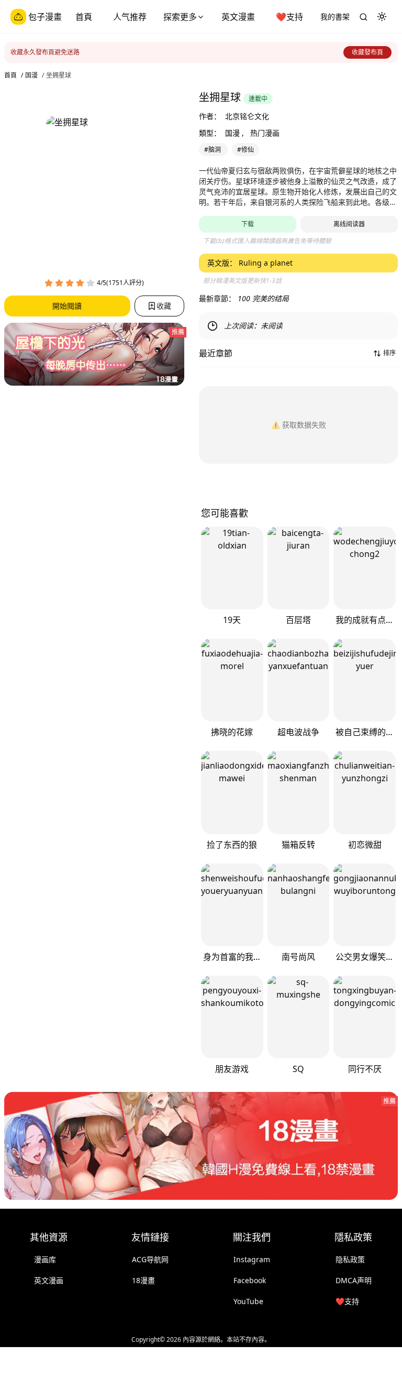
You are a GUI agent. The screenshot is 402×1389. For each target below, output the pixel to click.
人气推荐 (130, 17)
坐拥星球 (58, 75)
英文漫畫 (238, 17)
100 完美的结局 (263, 298)
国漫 (31, 75)
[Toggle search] (363, 16)
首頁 (83, 17)
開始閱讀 (67, 306)
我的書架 (335, 16)
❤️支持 (289, 17)
